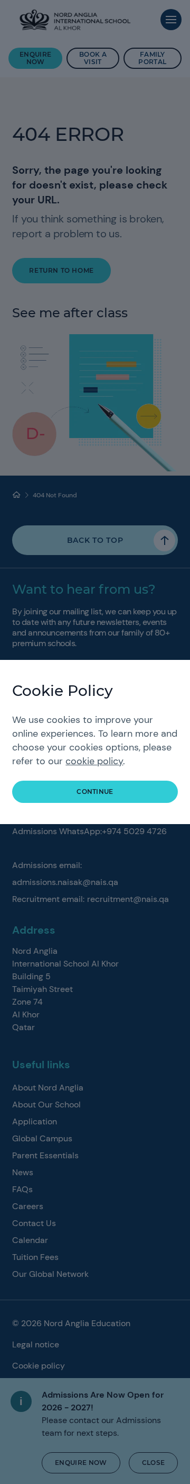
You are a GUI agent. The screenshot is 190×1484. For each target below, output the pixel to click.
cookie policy (94, 761)
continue (95, 791)
